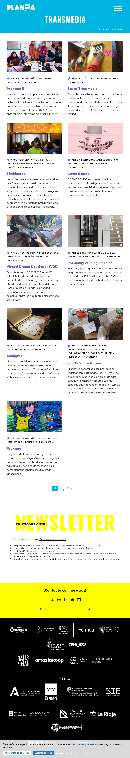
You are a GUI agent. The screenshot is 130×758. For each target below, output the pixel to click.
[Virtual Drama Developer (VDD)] (34, 231)
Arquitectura (20, 160)
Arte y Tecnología (23, 78)
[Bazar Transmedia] (95, 56)
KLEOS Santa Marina (84, 363)
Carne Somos (78, 174)
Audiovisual (45, 78)
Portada (102, 28)
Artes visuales (104, 253)
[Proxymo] (34, 416)
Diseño (12, 167)
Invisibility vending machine (90, 263)
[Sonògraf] (34, 324)
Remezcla (14, 82)
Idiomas (113, 78)
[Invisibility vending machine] (95, 231)
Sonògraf (14, 356)
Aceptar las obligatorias (17, 753)
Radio (86, 256)
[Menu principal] (118, 8)
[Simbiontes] (34, 138)
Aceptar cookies (43, 753)
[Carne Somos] (95, 138)
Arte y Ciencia (40, 160)
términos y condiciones (52, 539)
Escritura (102, 163)
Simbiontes (16, 174)
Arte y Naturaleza (80, 349)
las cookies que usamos (85, 744)
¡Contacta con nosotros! (65, 590)
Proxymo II (15, 89)
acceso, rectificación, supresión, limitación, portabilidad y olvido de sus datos (80, 559)
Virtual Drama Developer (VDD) (33, 267)
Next (70, 488)
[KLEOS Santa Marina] (95, 324)
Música (24, 349)
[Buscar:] (65, 609)
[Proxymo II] (34, 56)
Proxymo (14, 448)
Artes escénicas (44, 163)
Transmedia (29, 82)
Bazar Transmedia (83, 89)
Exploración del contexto (89, 78)
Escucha (13, 349)
